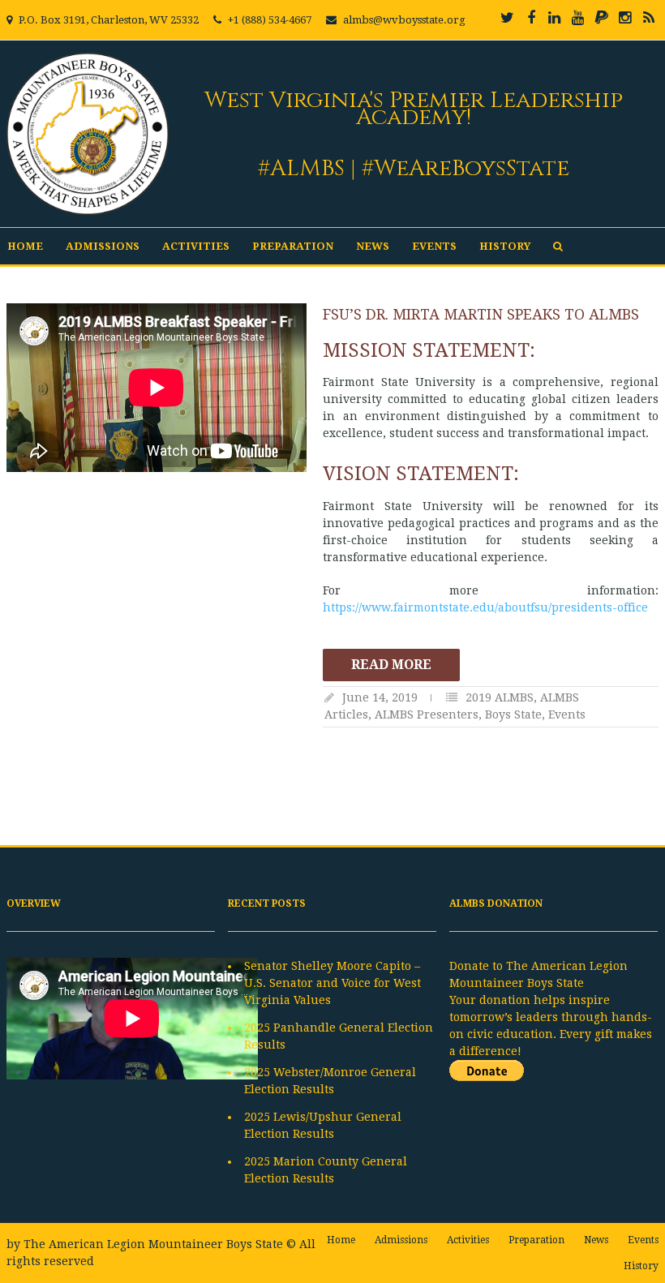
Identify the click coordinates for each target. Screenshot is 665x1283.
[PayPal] (601, 18)
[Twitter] (507, 18)
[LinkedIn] (554, 18)
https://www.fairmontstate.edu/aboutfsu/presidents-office (485, 607)
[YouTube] (578, 18)
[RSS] (649, 18)
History (504, 246)
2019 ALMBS (500, 697)
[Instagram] (625, 18)
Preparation (292, 246)
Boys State (513, 714)
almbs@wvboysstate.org (404, 20)
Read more (391, 664)
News (372, 246)
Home (25, 246)
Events (434, 246)
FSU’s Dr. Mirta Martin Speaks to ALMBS (481, 314)
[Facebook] (531, 18)
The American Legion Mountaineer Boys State (153, 1244)
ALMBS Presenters (426, 714)
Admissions (102, 246)
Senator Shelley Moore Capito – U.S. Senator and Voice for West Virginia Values (332, 982)
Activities (196, 246)
